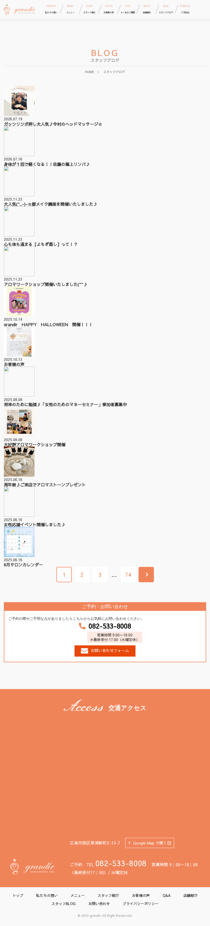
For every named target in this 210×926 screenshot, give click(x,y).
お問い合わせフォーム (110, 650)
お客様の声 (141, 895)
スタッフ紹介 (108, 895)
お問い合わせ (99, 903)
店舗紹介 (190, 895)
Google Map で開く (150, 842)
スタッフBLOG (63, 903)
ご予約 (185, 9)
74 (128, 574)
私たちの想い (47, 895)
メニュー (77, 895)
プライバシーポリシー (141, 903)
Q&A (167, 895)
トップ (18, 895)
